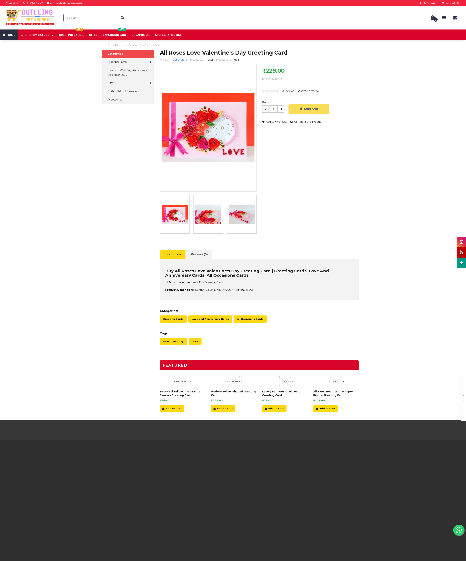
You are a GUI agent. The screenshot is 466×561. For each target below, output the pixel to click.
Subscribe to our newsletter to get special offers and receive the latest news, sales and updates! (403, 464)
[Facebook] (419, 522)
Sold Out (310, 108)
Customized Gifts (132, 502)
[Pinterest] (442, 522)
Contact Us (204, 461)
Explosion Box (114, 33)
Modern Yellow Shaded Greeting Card (233, 393)
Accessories (114, 99)
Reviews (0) (199, 254)
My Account (205, 466)
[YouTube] (449, 522)
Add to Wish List (276, 121)
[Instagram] (457, 522)
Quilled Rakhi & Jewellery (123, 91)
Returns (202, 470)
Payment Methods (133, 497)
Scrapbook (141, 35)
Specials (279, 470)
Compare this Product (307, 121)
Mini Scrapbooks (168, 35)
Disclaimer (127, 488)
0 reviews (288, 91)
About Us (127, 461)
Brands (278, 461)
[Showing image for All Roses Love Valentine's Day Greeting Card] (208, 214)
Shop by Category (38, 35)
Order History (205, 475)
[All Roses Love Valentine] (175, 214)
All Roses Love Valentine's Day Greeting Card (136, 45)
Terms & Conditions (133, 475)
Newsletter (281, 475)
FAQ (123, 484)
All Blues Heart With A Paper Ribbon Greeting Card (333, 393)
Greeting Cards (71, 33)
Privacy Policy (129, 470)
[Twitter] (426, 522)
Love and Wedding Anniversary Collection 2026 (127, 72)
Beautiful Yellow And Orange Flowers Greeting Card (180, 393)
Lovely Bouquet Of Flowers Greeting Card (281, 393)
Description (172, 254)
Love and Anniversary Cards (210, 318)
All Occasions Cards (250, 318)
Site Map (279, 479)
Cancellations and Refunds (137, 479)
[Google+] (434, 522)
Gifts (93, 35)
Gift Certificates (284, 466)
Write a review (309, 91)
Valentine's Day (173, 341)
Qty (264, 101)
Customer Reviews (133, 493)
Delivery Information (134, 466)
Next (463, 398)
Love (195, 341)
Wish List (203, 479)
